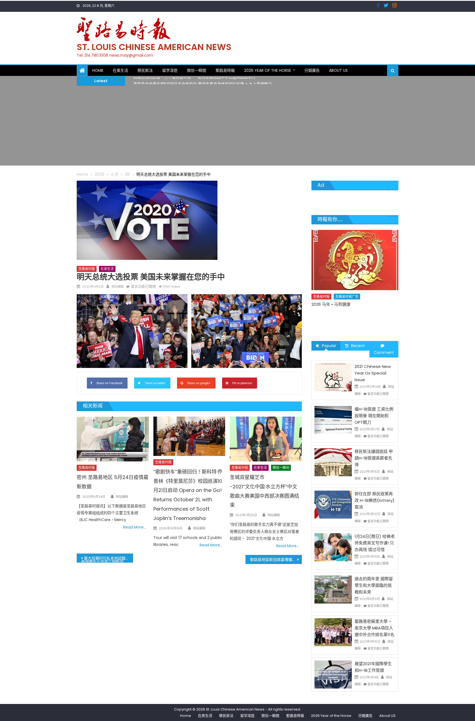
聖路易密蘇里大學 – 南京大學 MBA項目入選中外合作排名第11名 (374, 627)
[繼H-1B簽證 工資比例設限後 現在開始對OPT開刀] (333, 419)
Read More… (134, 527)
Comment (384, 352)
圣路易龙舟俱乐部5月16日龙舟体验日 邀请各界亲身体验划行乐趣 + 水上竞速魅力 (202, 81)
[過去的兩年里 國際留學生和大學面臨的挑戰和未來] (333, 589)
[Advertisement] (237, 127)
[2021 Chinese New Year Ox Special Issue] (333, 377)
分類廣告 (312, 70)
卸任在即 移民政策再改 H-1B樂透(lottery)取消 (374, 500)
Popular (329, 345)
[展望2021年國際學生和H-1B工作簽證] (333, 674)
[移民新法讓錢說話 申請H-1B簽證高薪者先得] (333, 462)
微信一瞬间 (281, 467)
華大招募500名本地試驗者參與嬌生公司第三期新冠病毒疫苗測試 (107, 559)
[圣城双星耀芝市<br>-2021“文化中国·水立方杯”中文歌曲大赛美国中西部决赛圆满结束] (266, 439)
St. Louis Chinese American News (154, 47)
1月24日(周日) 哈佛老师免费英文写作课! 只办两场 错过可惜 (375, 542)
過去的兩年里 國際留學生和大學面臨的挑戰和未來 (374, 585)
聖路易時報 (225, 70)
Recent (358, 345)
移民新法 (145, 70)
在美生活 (120, 70)
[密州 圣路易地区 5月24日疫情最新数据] (113, 439)
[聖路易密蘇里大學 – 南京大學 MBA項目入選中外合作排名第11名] (333, 631)
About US (338, 70)
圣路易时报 (86, 268)
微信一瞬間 (196, 70)
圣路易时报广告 (347, 306)
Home (97, 70)
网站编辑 (118, 286)
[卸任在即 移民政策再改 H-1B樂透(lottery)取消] (333, 504)
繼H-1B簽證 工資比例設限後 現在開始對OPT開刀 (374, 415)
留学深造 (170, 70)
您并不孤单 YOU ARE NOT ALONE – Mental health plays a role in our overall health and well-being (352, 320)
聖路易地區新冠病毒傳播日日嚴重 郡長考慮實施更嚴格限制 (276, 559)
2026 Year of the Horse (267, 70)
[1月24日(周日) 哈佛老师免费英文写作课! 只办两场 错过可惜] (333, 547)
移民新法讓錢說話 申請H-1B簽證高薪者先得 (374, 457)
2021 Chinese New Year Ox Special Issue (373, 373)
